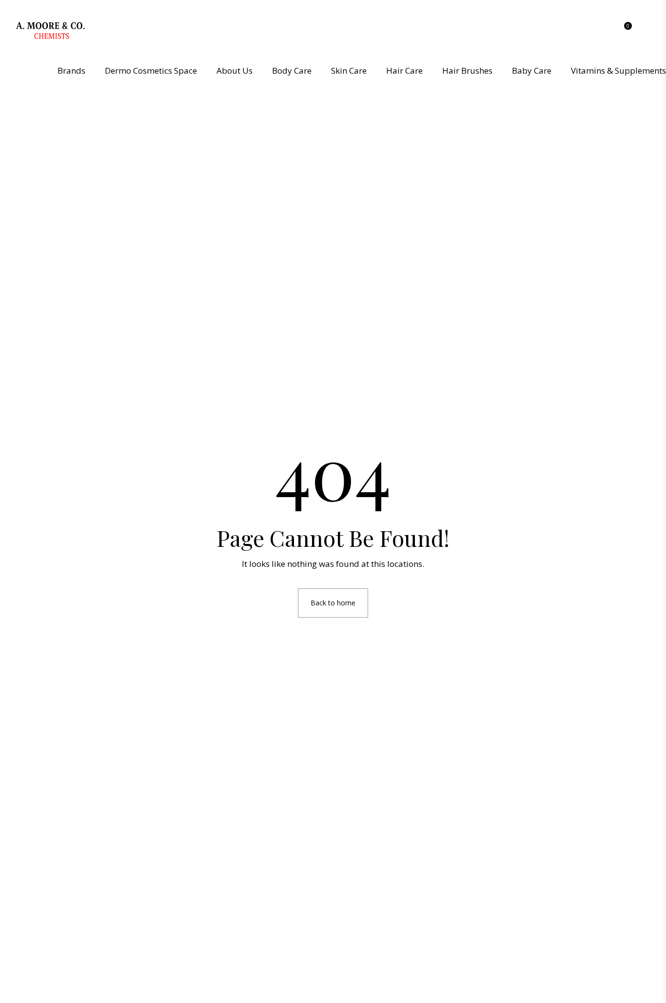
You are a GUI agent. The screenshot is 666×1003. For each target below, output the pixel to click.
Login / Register (649, 32)
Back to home (333, 602)
